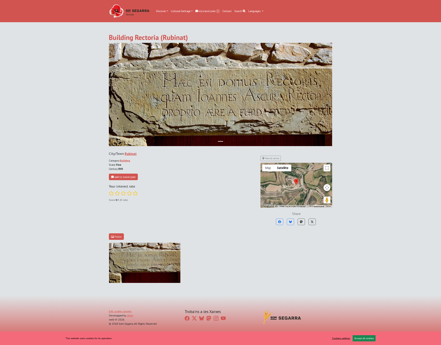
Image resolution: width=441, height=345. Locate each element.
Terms (328, 206)
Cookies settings (341, 338)
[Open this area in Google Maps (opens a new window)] (267, 205)
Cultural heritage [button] (181, 11)
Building (125, 160)
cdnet (130, 315)
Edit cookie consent (120, 311)
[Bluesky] (290, 222)
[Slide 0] (220, 141)
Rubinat (131, 153)
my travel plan (208, 11)
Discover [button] (161, 11)
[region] (220, 338)
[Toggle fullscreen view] (327, 167)
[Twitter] (312, 222)
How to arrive (271, 158)
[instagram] (216, 318)
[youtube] (223, 318)
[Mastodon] (301, 222)
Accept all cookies (364, 338)
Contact (227, 11)
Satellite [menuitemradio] (282, 168)
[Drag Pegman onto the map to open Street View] (327, 200)
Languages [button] (254, 11)
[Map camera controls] (327, 187)
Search (238, 11)
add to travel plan (125, 177)
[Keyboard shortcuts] (276, 206)
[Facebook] (279, 222)
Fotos (118, 236)
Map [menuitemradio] (268, 168)
